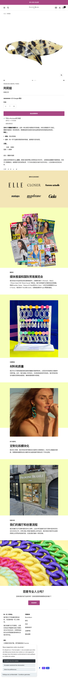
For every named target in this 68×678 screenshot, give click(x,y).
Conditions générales (24, 674)
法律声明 (27, 631)
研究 (26, 620)
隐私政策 (27, 634)
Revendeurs (28, 617)
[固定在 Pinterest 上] (10, 169)
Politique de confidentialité (10, 674)
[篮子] (63, 7)
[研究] (8, 7)
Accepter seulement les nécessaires (14, 665)
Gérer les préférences (10, 669)
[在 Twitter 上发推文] (13, 169)
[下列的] (63, 80)
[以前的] (4, 80)
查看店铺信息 (9, 123)
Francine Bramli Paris (11, 83)
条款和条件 (28, 627)
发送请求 (34, 602)
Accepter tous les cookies (11, 661)
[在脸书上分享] (8, 169)
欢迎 (5, 13)
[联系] (60, 7)
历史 (26, 624)
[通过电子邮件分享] (16, 169)
